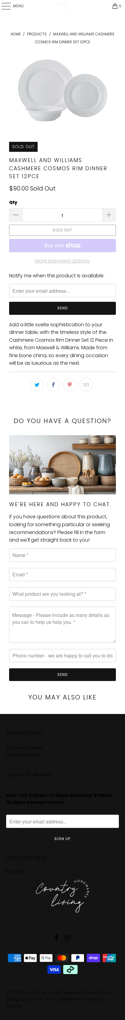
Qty (13, 202)
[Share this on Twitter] (37, 384)
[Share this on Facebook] (53, 384)
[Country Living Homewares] (62, 6)
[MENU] (3, 6)
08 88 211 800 (40, 775)
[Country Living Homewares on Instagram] (67, 938)
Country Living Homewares (51, 992)
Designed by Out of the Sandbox (41, 999)
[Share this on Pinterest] (69, 384)
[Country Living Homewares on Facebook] (56, 938)
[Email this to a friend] (86, 384)
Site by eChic (96, 992)
